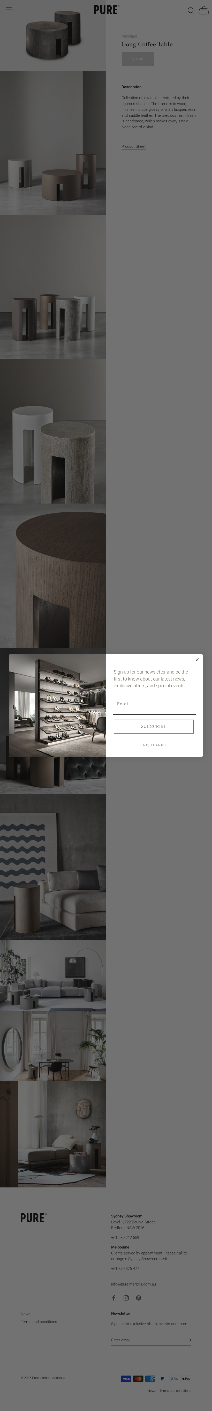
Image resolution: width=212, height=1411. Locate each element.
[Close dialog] (197, 660)
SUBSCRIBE (154, 726)
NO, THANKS (154, 745)
